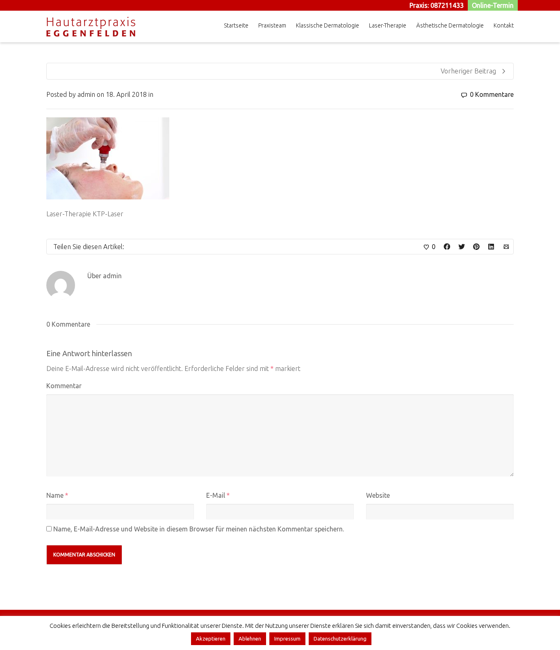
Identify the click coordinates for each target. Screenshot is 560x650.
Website (378, 495)
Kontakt (504, 25)
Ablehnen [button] (250, 638)
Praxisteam (272, 25)
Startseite (236, 25)
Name (55, 495)
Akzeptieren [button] (210, 638)
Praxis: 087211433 (437, 5)
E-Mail (215, 495)
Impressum (287, 638)
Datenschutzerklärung (340, 638)
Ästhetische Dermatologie (450, 25)
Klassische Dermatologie (327, 25)
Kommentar (64, 385)
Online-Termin (493, 5)
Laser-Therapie (387, 25)
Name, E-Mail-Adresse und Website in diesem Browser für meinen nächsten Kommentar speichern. (198, 529)
